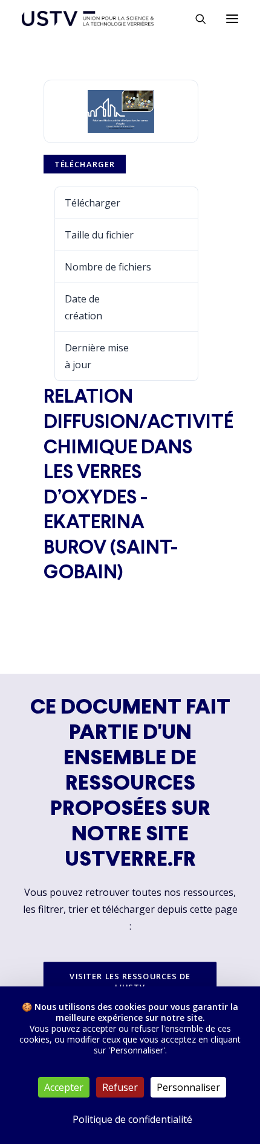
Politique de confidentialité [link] (132, 1119)
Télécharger (84, 164)
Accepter (63, 1087)
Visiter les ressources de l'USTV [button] (131, 981)
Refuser (120, 1087)
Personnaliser (188, 1087)
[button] (232, 18)
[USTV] (88, 18)
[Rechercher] (195, 18)
